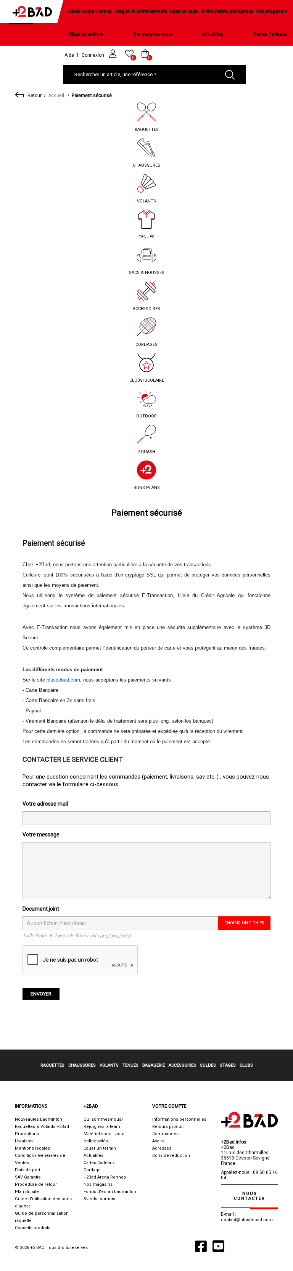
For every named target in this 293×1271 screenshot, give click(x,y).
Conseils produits (32, 1227)
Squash (146, 451)
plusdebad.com (63, 680)
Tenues (146, 236)
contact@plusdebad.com (247, 1219)
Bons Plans (147, 487)
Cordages (146, 344)
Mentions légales (32, 1148)
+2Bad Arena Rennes (89, 11)
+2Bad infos (233, 1142)
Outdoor (146, 416)
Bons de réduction (171, 1155)
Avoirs (158, 1141)
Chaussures (146, 165)
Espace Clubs (184, 11)
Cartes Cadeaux (270, 34)
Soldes (208, 1065)
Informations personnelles (179, 1119)
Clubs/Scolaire (146, 380)
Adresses (161, 1148)
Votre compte (169, 1106)
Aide (69, 55)
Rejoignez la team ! (103, 1126)
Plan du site (27, 1191)
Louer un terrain (100, 1148)
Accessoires (146, 308)
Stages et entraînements (141, 11)
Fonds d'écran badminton (110, 1191)
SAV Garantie (28, 1177)
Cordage (92, 1169)
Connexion (93, 55)
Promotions (27, 1133)
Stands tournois (99, 1198)
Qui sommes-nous (152, 34)
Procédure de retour (36, 1184)
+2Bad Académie (85, 34)
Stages (228, 1065)
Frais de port (27, 1169)
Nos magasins (271, 11)
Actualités (213, 34)
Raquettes (147, 129)
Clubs (246, 1065)
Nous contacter (249, 1196)
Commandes (165, 1133)
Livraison (24, 1141)
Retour (34, 95)
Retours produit (168, 1126)
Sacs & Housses (146, 272)
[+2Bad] (34, 13)
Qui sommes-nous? (104, 1119)
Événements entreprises (228, 11)
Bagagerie (153, 1065)
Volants (146, 201)
